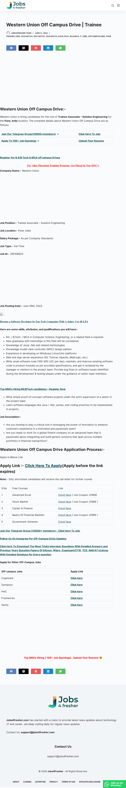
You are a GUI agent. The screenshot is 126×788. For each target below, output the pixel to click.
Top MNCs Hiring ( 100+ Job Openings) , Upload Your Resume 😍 (63, 657)
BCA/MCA (74, 36)
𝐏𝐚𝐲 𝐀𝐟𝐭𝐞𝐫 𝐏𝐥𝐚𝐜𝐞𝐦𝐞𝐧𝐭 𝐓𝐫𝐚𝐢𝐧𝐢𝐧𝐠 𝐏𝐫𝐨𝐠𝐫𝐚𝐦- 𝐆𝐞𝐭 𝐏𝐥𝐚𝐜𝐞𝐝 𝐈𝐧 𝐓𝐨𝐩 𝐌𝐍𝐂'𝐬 (63, 165)
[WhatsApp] (60, 48)
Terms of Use (68, 782)
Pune (108, 36)
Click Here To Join (89, 134)
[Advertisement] (63, 80)
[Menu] (118, 5)
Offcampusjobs (96, 36)
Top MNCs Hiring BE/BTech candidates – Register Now (33, 389)
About (16, 782)
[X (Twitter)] (24, 48)
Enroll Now (64, 494)
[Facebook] (11, 48)
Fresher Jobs (13, 36)
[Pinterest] (36, 48)
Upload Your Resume (91, 140)
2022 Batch (51, 36)
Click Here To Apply (43, 465)
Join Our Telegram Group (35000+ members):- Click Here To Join (40, 530)
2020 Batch (27, 36)
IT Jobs (83, 36)
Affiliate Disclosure (89, 782)
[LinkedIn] (48, 48)
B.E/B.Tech (63, 36)
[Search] (113, 5)
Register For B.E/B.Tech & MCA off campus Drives (30, 157)
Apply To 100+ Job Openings (19, 140)
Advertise (40, 782)
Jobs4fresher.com (17, 720)
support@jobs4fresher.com (63, 756)
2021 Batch (39, 36)
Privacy (53, 782)
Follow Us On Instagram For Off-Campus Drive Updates (33, 538)
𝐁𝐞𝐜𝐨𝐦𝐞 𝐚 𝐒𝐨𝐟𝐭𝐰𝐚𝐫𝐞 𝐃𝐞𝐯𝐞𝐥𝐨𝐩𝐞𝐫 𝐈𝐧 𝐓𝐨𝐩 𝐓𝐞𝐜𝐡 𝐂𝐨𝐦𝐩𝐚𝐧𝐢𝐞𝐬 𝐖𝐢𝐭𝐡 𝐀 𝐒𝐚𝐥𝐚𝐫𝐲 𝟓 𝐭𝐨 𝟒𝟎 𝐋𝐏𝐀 (44, 321)
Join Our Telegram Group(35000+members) (28, 134)
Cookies (27, 782)
